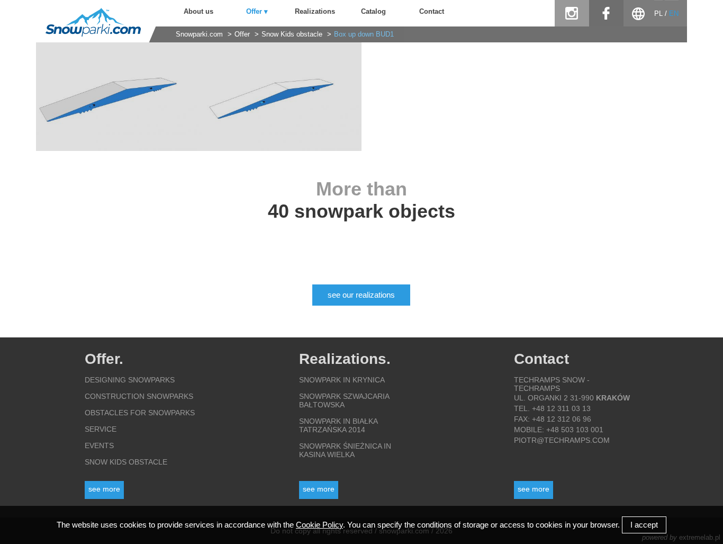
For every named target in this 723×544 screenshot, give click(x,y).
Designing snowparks (130, 380)
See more (104, 489)
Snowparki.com (199, 34)
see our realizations (361, 294)
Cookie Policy (319, 524)
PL (658, 13)
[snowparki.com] (88, 34)
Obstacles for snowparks (140, 412)
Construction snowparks (139, 396)
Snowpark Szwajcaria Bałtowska (344, 400)
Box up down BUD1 (364, 34)
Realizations (315, 11)
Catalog (373, 11)
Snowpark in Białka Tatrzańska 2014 (338, 425)
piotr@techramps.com (562, 440)
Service (100, 429)
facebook (606, 13)
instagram (572, 13)
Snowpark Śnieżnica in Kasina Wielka (345, 450)
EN (674, 13)
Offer (242, 34)
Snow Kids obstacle (292, 34)
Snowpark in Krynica (342, 380)
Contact (431, 11)
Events (99, 445)
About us (198, 11)
